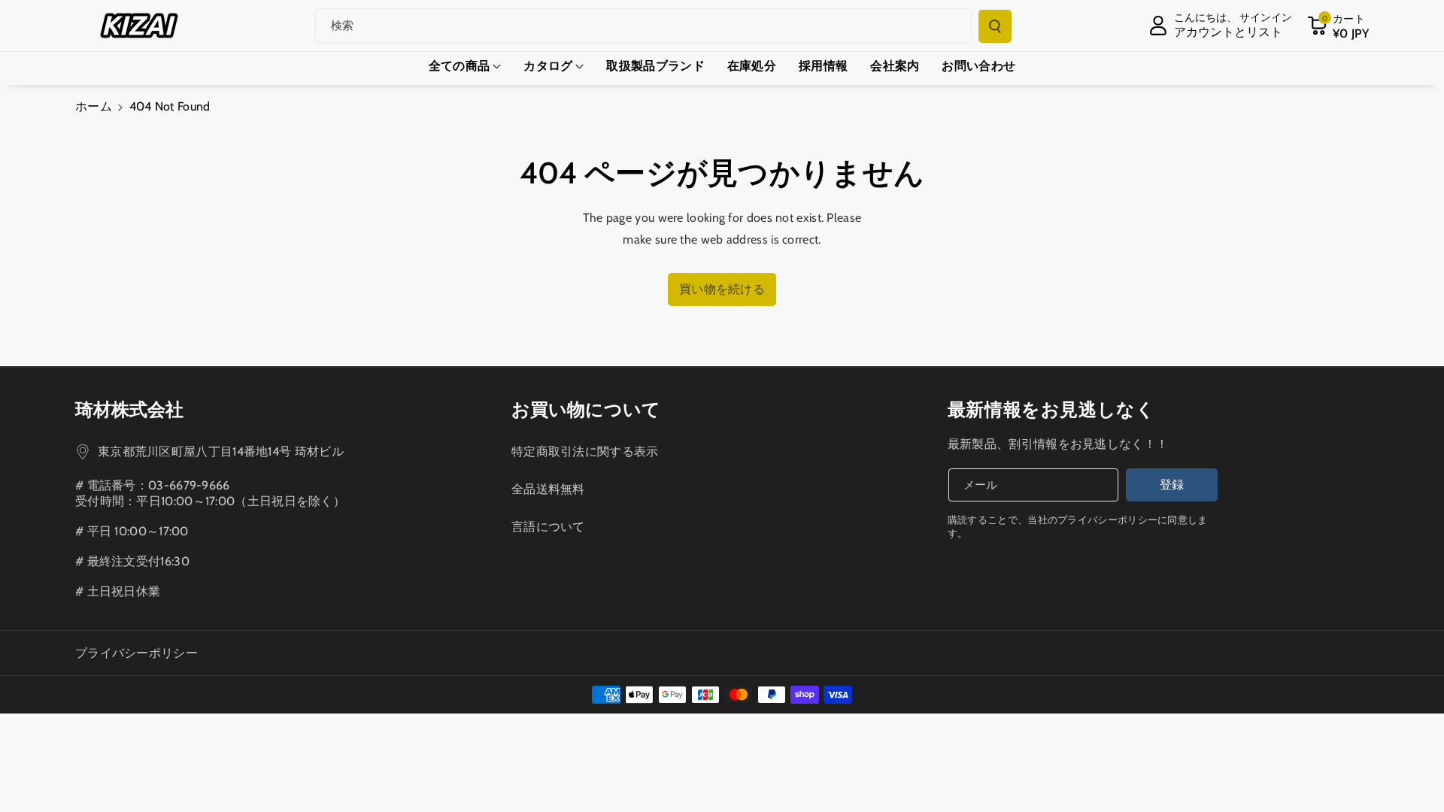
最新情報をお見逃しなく (1051, 409)
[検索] (995, 26)
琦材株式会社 (129, 409)
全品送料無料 (548, 489)
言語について (548, 527)
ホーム (93, 106)
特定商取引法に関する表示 (585, 451)
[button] (1338, 25)
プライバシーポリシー (136, 653)
